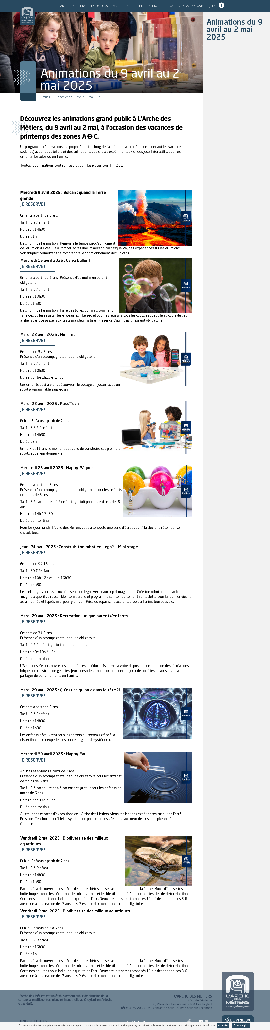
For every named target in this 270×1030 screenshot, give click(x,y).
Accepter (223, 1025)
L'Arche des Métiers (27, 13)
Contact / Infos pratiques (197, 6)
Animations (121, 6)
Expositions (99, 6)
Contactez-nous (163, 1008)
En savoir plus (241, 1025)
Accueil (45, 97)
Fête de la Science (146, 6)
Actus (169, 6)
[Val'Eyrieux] (238, 1020)
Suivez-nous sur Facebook (194, 1008)
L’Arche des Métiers (72, 6)
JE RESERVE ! (32, 204)
